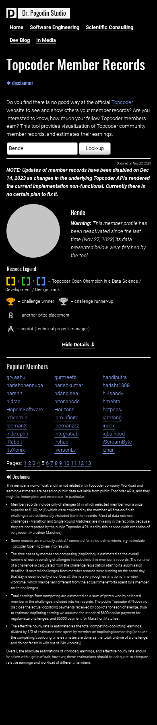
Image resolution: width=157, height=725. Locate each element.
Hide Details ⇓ (78, 345)
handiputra (115, 377)
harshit (14, 393)
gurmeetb (65, 377)
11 (73, 463)
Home (16, 27)
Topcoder (122, 102)
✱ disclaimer (19, 82)
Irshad (61, 442)
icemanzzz (66, 426)
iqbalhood (114, 434)
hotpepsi (112, 409)
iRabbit (14, 442)
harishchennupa (24, 385)
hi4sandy (113, 393)
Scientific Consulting (109, 27)
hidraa (13, 401)
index (109, 426)
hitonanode (67, 401)
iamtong (112, 418)
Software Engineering (54, 27)
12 (81, 463)
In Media (46, 40)
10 (66, 463)
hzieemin (16, 418)
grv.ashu (15, 377)
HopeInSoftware (24, 409)
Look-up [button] (95, 148)
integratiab (66, 434)
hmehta (111, 401)
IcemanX (16, 426)
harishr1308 (116, 385)
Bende (78, 212)
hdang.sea (66, 393)
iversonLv (65, 450)
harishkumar (68, 385)
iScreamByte (117, 442)
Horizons (64, 409)
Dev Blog (20, 40)
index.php (17, 434)
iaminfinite (66, 418)
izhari (109, 450)
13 (88, 463)
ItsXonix (15, 450)
